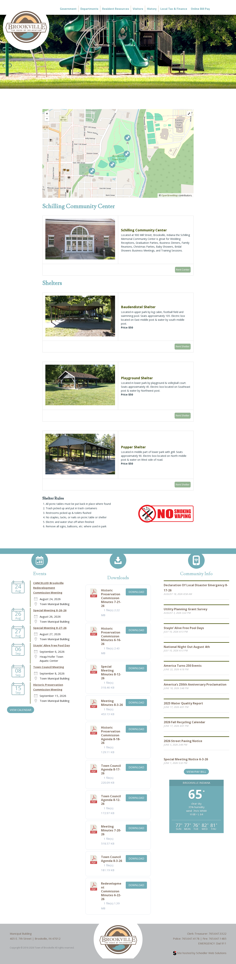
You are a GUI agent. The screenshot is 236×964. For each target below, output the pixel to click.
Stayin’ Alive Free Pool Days (184, 628)
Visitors (138, 8)
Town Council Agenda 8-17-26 (111, 769)
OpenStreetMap (169, 195)
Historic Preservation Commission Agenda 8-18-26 (110, 735)
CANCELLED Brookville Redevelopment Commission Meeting (48, 588)
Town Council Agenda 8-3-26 (111, 859)
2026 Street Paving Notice (183, 741)
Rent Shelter (183, 346)
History (152, 8)
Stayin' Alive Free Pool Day (51, 645)
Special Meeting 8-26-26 (50, 610)
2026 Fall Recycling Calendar (184, 722)
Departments (89, 8)
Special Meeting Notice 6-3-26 (186, 759)
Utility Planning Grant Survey (185, 609)
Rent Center (183, 269)
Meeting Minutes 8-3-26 (112, 703)
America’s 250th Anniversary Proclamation (195, 684)
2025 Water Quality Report (183, 703)
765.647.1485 (217, 938)
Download (136, 592)
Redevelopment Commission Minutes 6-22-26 (111, 891)
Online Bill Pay (200, 8)
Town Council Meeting (48, 667)
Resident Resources (115, 8)
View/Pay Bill (196, 771)
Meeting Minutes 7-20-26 (111, 830)
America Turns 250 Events (183, 666)
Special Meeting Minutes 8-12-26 (111, 672)
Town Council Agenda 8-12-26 (111, 800)
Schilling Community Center (144, 230)
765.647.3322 (217, 933)
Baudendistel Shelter (138, 307)
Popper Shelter (133, 447)
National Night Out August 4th (187, 647)
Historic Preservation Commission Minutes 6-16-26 (111, 636)
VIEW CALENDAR (20, 710)
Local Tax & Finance (173, 8)
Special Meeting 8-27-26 (50, 628)
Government (68, 8)
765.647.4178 (190, 938)
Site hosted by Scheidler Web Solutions (201, 953)
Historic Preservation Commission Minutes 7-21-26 (111, 598)
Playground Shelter (137, 378)
